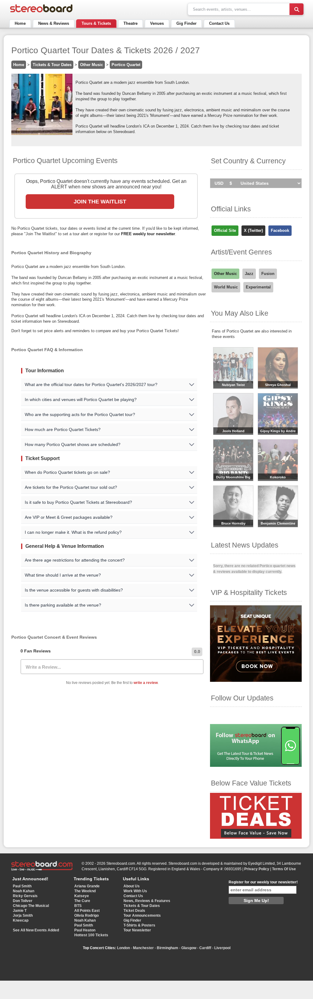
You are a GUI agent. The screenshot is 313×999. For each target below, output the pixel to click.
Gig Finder (186, 23)
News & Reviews (53, 23)
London (123, 948)
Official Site (225, 230)
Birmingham (167, 948)
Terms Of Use (284, 869)
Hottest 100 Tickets (91, 935)
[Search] (296, 9)
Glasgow (188, 948)
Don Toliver (22, 901)
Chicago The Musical (31, 906)
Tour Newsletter (137, 930)
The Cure (82, 901)
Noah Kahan (23, 891)
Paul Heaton (84, 930)
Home (20, 23)
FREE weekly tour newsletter (148, 234)
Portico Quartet (126, 64)
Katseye (81, 896)
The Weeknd (85, 891)
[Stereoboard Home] (41, 12)
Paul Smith (22, 886)
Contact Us (219, 23)
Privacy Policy (256, 869)
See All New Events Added (36, 930)
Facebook (280, 230)
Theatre (130, 23)
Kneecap (20, 920)
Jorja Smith (23, 915)
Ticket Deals (134, 910)
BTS (78, 906)
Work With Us (135, 891)
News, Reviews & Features (146, 901)
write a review (146, 683)
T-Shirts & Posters (139, 925)
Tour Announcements (142, 915)
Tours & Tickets (96, 23)
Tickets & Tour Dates (52, 64)
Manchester (143, 948)
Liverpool (222, 948)
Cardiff (205, 948)
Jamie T (20, 910)
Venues (157, 23)
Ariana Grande (87, 886)
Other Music (91, 64)
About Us (131, 886)
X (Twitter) (253, 230)
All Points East (87, 910)
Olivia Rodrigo (86, 915)
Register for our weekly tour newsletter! (263, 882)
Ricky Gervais (25, 896)
